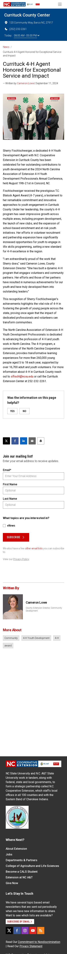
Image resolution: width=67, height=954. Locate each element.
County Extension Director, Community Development (44, 609)
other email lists (34, 548)
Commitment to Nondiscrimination (39, 942)
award (8, 645)
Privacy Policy (21, 559)
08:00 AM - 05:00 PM (25, 35)
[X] (9, 930)
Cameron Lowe (25, 83)
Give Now (12, 883)
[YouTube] (32, 930)
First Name (10, 484)
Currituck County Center (27, 15)
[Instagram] (25, 930)
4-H (57, 638)
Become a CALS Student (22, 871)
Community (11, 638)
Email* (7, 470)
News (6, 47)
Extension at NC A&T (19, 877)
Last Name (10, 498)
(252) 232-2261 (18, 29)
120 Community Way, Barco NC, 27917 (31, 22)
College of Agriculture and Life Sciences (32, 866)
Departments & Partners (21, 860)
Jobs (9, 854)
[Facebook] (17, 930)
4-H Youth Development (36, 638)
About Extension (16, 848)
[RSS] (40, 930)
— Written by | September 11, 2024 (30, 83)
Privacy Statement (30, 946)
